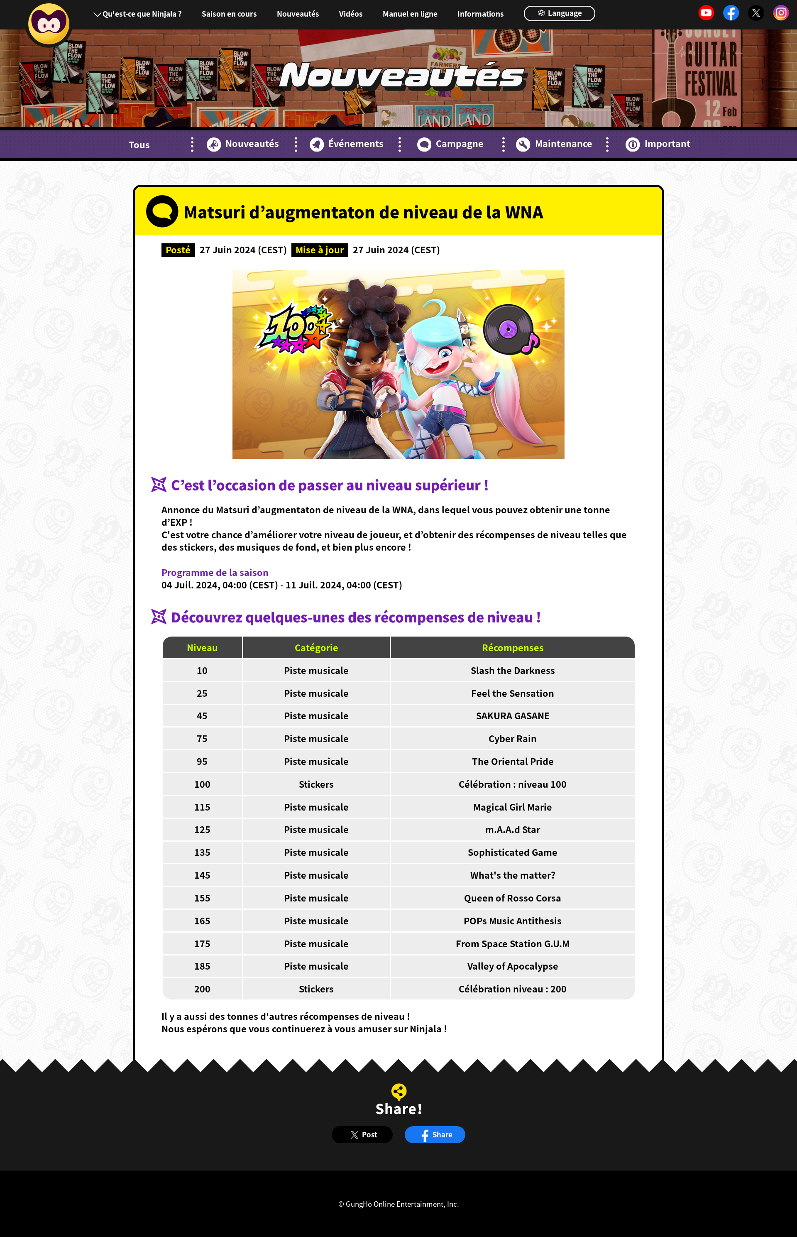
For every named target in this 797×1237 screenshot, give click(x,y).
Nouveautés (298, 13)
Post (369, 1134)
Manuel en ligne (410, 13)
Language (564, 12)
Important (667, 143)
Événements (356, 143)
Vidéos (351, 13)
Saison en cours (229, 13)
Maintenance (563, 143)
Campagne (460, 143)
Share (442, 1134)
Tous (139, 144)
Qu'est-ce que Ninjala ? (142, 13)
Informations (480, 13)
